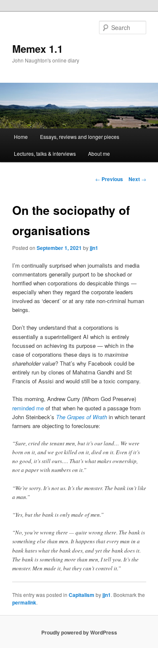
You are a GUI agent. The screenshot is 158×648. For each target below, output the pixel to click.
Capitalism (81, 595)
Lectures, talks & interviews (45, 153)
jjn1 (94, 248)
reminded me (28, 408)
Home (21, 136)
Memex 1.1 (37, 48)
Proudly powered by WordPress (79, 632)
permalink (24, 602)
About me (99, 153)
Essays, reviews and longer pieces (79, 136)
